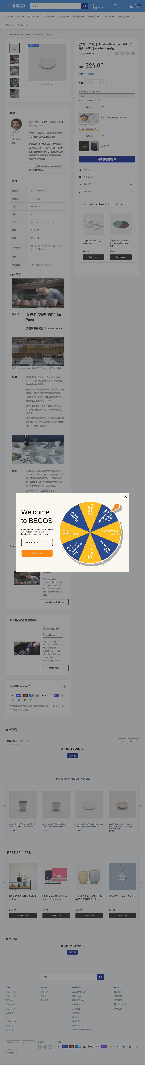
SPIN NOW (37, 553)
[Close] (125, 496)
